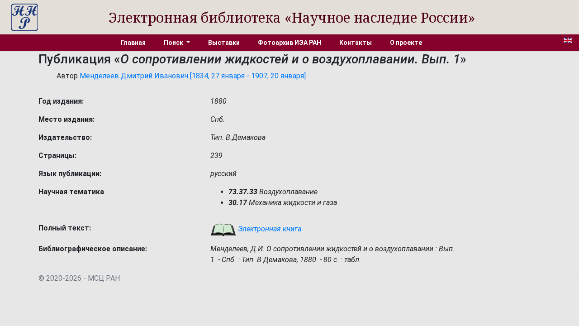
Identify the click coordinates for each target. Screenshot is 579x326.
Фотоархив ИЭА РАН (289, 42)
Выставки (224, 42)
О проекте (406, 42)
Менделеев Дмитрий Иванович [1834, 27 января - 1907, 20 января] (193, 76)
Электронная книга (268, 229)
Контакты (355, 42)
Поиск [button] (174, 42)
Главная (133, 42)
